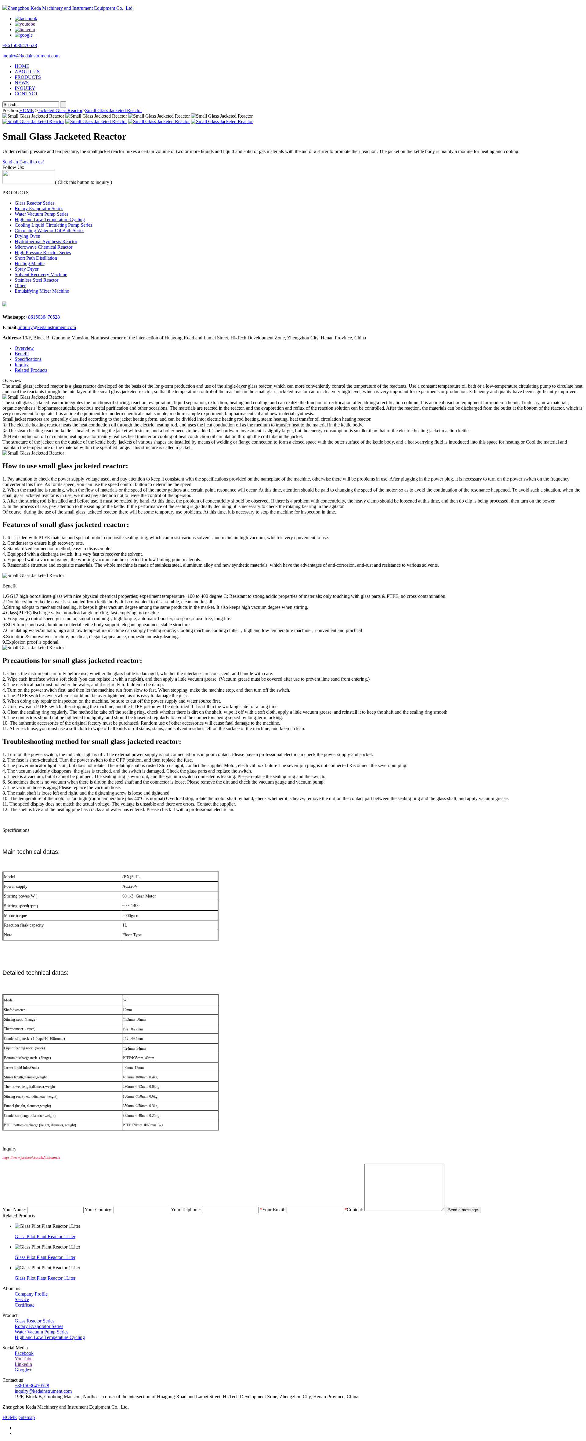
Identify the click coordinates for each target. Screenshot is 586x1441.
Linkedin (23, 1364)
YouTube (23, 1358)
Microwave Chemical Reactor (43, 247)
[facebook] (26, 18)
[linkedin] (25, 29)
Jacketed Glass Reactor (60, 110)
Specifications (28, 359)
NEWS (22, 82)
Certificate (24, 1305)
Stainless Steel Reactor (36, 280)
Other (20, 285)
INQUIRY (25, 88)
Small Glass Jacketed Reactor (113, 110)
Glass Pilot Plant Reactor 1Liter (45, 1236)
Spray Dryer (26, 269)
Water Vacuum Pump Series (41, 214)
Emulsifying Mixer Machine (42, 291)
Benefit (22, 353)
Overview (24, 348)
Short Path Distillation (36, 258)
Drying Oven (27, 236)
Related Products (31, 370)
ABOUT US (27, 71)
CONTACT (26, 93)
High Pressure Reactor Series (43, 252)
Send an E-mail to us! (23, 161)
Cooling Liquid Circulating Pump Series (53, 225)
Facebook (24, 1353)
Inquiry (22, 364)
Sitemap (27, 1417)
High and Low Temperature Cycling (50, 219)
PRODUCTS (28, 77)
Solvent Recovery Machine (41, 274)
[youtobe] (25, 24)
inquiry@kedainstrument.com (31, 55)
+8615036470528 (19, 45)
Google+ (23, 1369)
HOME (22, 66)
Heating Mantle (30, 263)
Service (22, 1299)
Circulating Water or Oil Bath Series (49, 230)
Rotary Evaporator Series (39, 208)
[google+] (25, 35)
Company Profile (31, 1294)
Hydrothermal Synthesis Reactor (46, 241)
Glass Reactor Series (34, 203)
